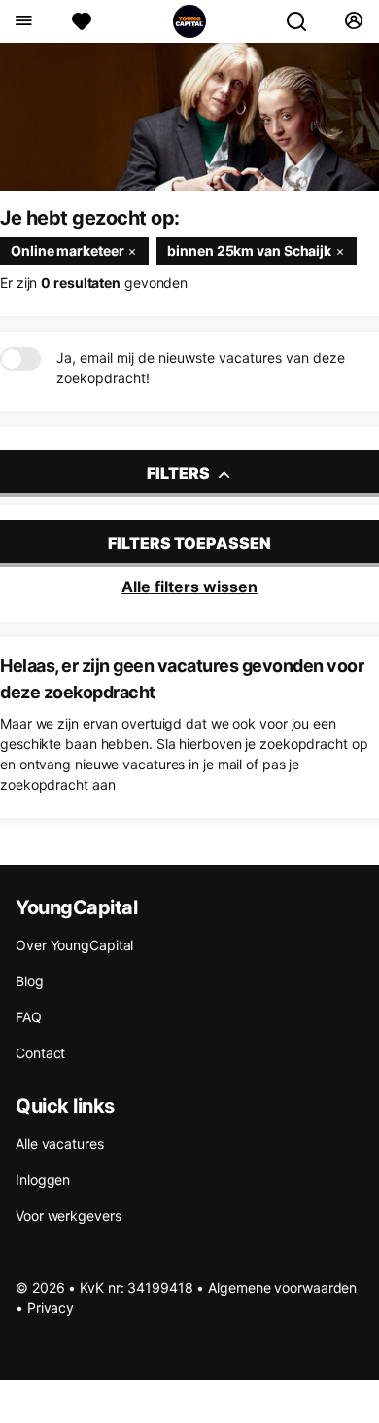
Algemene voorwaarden (282, 1287)
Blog (30, 981)
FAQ (29, 1017)
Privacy (50, 1307)
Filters (180, 472)
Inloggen (43, 1179)
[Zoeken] (304, 21)
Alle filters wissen (189, 586)
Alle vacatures (60, 1143)
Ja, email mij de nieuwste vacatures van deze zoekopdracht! (200, 367)
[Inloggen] (353, 21)
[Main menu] (23, 21)
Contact (40, 1053)
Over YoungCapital (74, 945)
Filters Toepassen (189, 542)
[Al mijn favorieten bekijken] (81, 21)
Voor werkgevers (68, 1215)
